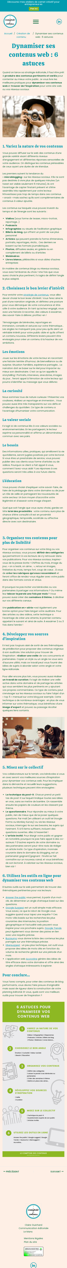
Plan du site (30, 1242)
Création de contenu (23, 35)
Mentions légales (33, 1238)
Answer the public (16, 897)
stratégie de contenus (36, 294)
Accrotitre (31, 958)
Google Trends (53, 928)
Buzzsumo (11, 938)
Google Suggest (15, 907)
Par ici (33, 8)
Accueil (8, 33)
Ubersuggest (13, 945)
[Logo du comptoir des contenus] (10, 21)
